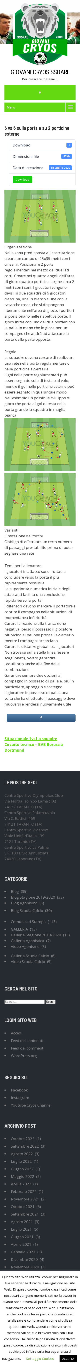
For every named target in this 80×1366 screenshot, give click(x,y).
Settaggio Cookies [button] (40, 1358)
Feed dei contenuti (27, 1040)
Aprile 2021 (21, 1244)
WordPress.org (24, 1055)
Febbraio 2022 (24, 1191)
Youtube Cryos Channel (31, 1105)
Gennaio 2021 (23, 1251)
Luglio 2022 (21, 1161)
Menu (11, 107)
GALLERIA (19, 929)
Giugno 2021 (22, 1236)
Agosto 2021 (22, 1221)
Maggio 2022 (22, 1176)
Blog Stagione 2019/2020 (33, 897)
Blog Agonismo (24, 902)
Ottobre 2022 (22, 1138)
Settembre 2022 (25, 1146)
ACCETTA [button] (68, 1359)
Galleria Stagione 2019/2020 (36, 934)
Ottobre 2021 (22, 1206)
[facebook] (40, 92)
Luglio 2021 (21, 1229)
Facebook (19, 1090)
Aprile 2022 (21, 1183)
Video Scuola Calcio (28, 961)
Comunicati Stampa (28, 921)
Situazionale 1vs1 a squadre (30, 738)
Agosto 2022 (22, 1153)
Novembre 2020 (25, 1266)
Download (22, 180)
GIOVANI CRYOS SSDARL (40, 72)
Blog (15, 891)
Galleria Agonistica (27, 940)
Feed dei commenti (27, 1048)
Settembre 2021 (25, 1214)
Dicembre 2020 (24, 1259)
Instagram (20, 1097)
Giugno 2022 (22, 1168)
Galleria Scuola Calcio (30, 955)
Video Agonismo (25, 946)
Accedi (16, 1033)
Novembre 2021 (25, 1199)
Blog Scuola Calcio (27, 910)
